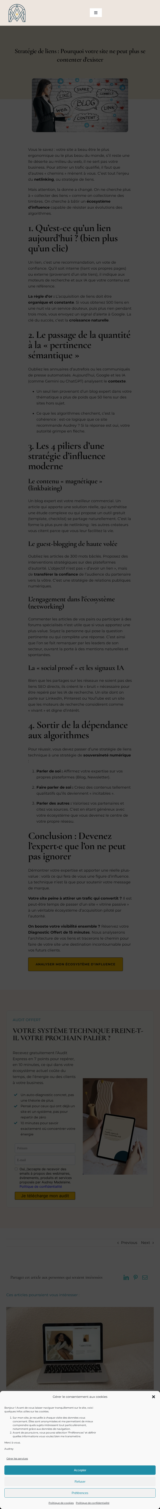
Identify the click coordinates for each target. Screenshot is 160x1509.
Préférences (80, 1493)
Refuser (80, 1481)
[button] (153, 1397)
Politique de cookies (61, 1502)
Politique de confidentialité (92, 1502)
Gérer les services (17, 1458)
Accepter (80, 1470)
